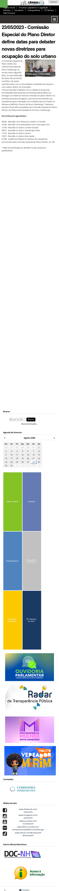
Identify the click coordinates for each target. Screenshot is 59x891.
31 (11, 465)
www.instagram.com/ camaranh (28, 816)
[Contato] (31, 502)
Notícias (6, 10)
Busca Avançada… (29, 423)
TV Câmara (49, 10)
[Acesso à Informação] (29, 878)
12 (22, 454)
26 (22, 462)
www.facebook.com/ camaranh (27, 810)
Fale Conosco (9, 13)
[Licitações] (31, 561)
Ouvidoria (18, 10)
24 (11, 462)
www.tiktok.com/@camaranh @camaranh (27, 834)
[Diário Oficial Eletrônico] (12, 502)
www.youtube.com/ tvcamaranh (27, 822)
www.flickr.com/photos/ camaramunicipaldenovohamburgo (27, 828)
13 (28, 454)
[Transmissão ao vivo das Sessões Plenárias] (31, 621)
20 (28, 458)
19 (22, 458)
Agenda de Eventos (12, 432)
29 (22, 447)
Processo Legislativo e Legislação (33, 7)
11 (17, 454)
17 (11, 458)
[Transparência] (12, 561)
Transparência (33, 10)
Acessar (53, 1)
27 (11, 447)
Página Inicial (9, 7)
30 (28, 447)
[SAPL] (12, 621)
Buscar (6, 411)
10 (11, 454)
